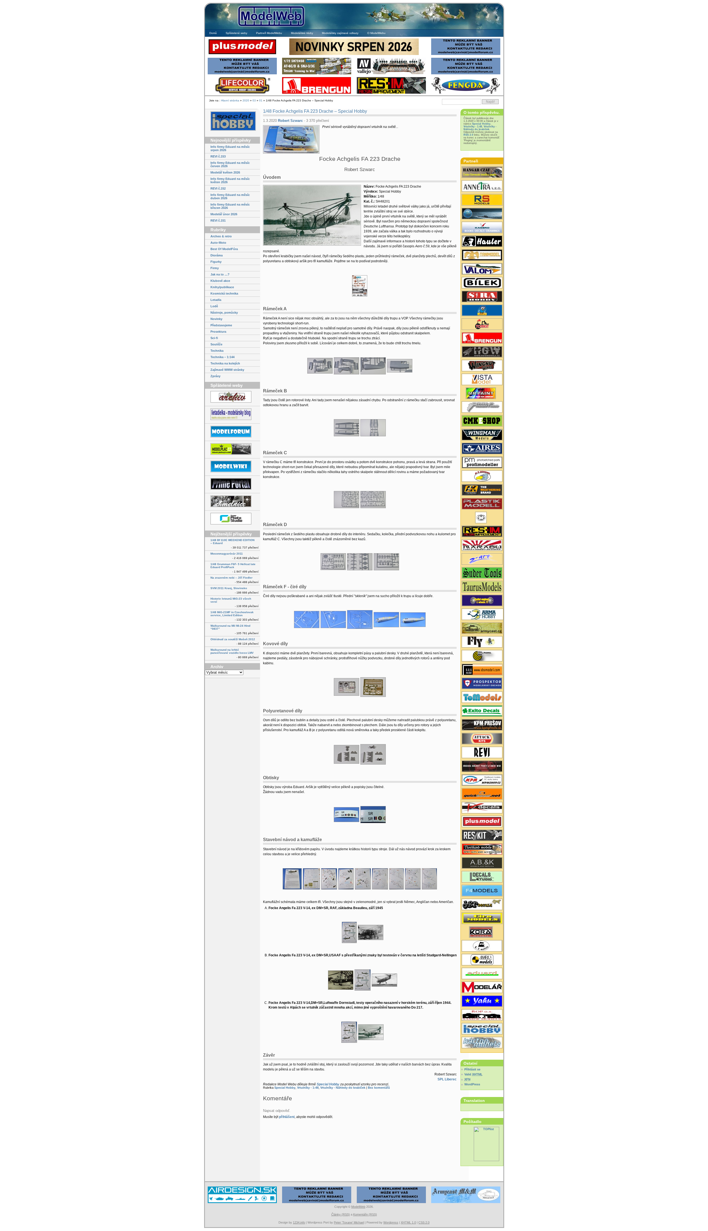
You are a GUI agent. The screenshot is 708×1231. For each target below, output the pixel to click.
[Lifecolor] (242, 93)
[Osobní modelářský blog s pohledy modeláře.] (232, 414)
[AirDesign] (242, 1202)
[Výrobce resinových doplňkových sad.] (482, 449)
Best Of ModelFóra (224, 249)
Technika (216, 350)
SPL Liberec (447, 1079)
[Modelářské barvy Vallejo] (391, 73)
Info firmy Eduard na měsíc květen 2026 (230, 180)
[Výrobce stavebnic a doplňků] (482, 932)
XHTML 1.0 (408, 1222)
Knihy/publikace (222, 287)
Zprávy (215, 376)
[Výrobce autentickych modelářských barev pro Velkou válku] (482, 767)
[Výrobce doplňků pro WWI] (482, 587)
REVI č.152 (218, 188)
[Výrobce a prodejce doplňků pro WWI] (482, 849)
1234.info (299, 1222)
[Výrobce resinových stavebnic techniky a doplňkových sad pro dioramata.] (482, 698)
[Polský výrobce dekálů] (482, 711)
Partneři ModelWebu (269, 33)
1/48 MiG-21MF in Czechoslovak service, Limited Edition (232, 614)
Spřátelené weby (236, 33)
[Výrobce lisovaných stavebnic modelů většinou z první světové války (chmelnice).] (482, 642)
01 (260, 100)
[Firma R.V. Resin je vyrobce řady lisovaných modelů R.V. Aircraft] (482, 476)
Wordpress (390, 1222)
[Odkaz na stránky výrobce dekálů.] (482, 877)
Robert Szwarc (290, 121)
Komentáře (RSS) (365, 1214)
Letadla (215, 299)
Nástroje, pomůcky (224, 312)
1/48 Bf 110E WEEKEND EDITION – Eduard (232, 542)
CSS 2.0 (424, 1222)
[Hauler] (317, 93)
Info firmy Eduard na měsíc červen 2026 (230, 164)
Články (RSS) (340, 1214)
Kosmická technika (224, 293)
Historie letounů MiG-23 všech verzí (230, 600)
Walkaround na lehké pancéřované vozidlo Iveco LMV (232, 651)
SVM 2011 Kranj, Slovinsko (228, 588)
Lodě (214, 306)
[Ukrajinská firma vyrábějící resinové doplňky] (482, 836)
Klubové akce (220, 280)
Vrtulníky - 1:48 (308, 1087)
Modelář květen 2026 (225, 172)
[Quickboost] (482, 794)
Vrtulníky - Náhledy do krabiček (342, 1087)
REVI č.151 (218, 220)
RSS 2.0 (468, 134)
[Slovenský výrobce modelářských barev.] (482, 394)
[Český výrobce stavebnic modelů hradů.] (482, 380)
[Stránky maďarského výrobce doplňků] (482, 670)
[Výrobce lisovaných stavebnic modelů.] (482, 200)
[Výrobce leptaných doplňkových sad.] (482, 242)
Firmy (214, 268)
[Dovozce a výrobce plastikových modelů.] (482, 283)
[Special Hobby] (317, 73)
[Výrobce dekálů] (482, 905)
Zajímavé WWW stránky (227, 369)
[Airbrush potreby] (466, 93)
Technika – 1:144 (222, 357)
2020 (246, 100)
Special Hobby (328, 1084)
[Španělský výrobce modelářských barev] (482, 490)
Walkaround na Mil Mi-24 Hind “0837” (230, 627)
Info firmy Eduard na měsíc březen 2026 (230, 206)
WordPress (472, 1084)
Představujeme (221, 325)
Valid (473, 1074)
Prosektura (218, 331)
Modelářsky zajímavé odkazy (340, 33)
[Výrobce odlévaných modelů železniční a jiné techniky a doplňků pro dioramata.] (482, 946)
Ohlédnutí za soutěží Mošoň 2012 (232, 639)
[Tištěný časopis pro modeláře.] (482, 988)
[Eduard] (354, 54)
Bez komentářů (379, 1087)
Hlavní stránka (230, 100)
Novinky (216, 319)
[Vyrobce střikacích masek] (482, 324)
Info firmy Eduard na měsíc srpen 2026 (230, 148)
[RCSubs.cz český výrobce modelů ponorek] (482, 214)
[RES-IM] (391, 93)
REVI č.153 (218, 156)
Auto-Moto (218, 242)
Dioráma (216, 255)
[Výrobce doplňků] (482, 919)
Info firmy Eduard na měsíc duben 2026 (230, 196)
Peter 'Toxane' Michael (349, 1222)
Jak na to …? (220, 274)
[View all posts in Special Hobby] (232, 121)
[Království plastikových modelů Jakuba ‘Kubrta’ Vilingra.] (232, 449)
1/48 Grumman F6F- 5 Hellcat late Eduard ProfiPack (233, 566)
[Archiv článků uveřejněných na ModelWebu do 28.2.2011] (232, 397)
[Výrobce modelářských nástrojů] (482, 573)
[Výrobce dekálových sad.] (482, 808)
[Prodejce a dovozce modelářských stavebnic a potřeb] (482, 780)
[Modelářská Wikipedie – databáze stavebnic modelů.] (232, 467)
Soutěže (216, 344)
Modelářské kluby (302, 33)
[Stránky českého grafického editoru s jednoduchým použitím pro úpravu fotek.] (232, 519)
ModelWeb (358, 1206)
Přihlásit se (472, 1069)
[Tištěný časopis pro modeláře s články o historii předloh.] (482, 753)
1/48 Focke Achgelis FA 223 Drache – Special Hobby (315, 111)
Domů (213, 33)
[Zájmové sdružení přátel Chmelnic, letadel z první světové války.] (232, 501)
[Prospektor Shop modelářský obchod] (482, 684)
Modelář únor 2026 (223, 214)
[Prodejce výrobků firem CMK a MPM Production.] (482, 421)
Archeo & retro (221, 236)
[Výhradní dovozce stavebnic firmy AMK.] (482, 186)
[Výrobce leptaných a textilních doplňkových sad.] (482, 352)
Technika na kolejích (225, 363)
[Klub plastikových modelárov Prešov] (482, 725)
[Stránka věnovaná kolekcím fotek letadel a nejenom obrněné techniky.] (232, 484)
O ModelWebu (376, 33)
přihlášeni (287, 1117)
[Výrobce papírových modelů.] (482, 559)
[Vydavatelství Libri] (482, 518)
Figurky (216, 261)
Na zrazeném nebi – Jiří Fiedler (231, 577)
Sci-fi (214, 338)
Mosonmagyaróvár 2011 (226, 553)
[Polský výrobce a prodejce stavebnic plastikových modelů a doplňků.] (482, 615)
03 (254, 100)
